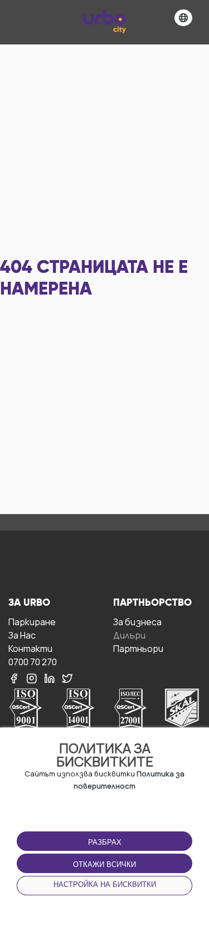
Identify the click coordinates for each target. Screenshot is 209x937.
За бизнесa (137, 621)
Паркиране (32, 621)
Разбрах (104, 842)
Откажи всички (104, 864)
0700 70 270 (32, 661)
